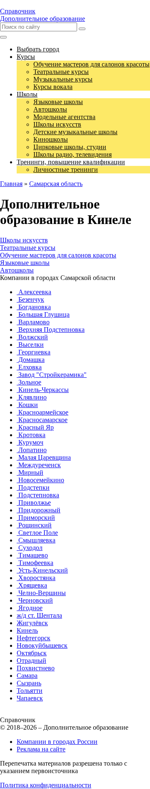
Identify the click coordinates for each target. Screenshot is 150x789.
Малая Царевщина (44, 457)
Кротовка (31, 434)
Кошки (27, 404)
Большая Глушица (43, 314)
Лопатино (32, 449)
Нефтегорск (33, 637)
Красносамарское (42, 419)
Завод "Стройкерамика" (52, 374)
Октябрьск (32, 653)
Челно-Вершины (41, 592)
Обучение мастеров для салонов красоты (58, 255)
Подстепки (33, 487)
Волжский (32, 337)
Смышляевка (36, 540)
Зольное (29, 382)
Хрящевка (32, 585)
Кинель (27, 630)
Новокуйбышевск (42, 645)
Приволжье (34, 502)
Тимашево (32, 555)
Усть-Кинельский (42, 570)
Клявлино (32, 397)
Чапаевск (30, 698)
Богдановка (34, 307)
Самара (27, 675)
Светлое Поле (37, 532)
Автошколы (17, 270)
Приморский (36, 517)
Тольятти (29, 690)
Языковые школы (25, 262)
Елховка (29, 367)
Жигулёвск (32, 622)
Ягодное (29, 607)
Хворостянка (36, 577)
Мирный (30, 472)
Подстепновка (38, 495)
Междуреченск (39, 464)
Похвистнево (36, 668)
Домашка (31, 359)
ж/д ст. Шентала (39, 615)
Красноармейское (42, 412)
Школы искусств (24, 240)
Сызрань (29, 683)
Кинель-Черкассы (43, 389)
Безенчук (30, 299)
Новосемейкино (40, 480)
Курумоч (30, 442)
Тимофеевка (35, 562)
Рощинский (34, 525)
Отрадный (31, 660)
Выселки (30, 344)
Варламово (33, 322)
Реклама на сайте (41, 749)
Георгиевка (33, 352)
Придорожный (38, 510)
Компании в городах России (57, 741)
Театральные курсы (27, 247)
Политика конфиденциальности (45, 785)
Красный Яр (35, 427)
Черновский (35, 600)
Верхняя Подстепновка (51, 329)
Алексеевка (34, 291)
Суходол (29, 547)
